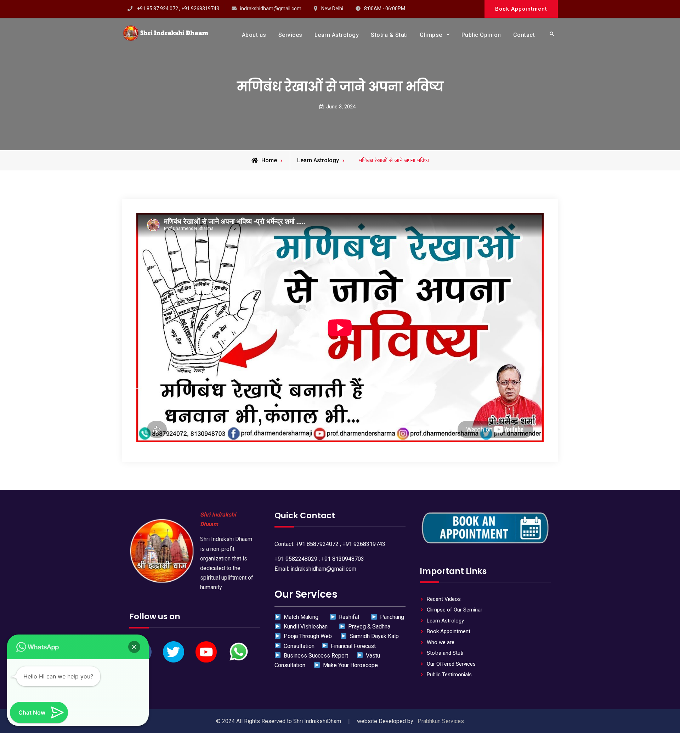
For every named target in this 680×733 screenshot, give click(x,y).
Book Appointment (521, 9)
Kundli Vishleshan (305, 626)
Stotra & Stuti (389, 35)
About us (254, 35)
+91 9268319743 (363, 544)
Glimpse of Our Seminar (454, 610)
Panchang (390, 617)
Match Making (300, 617)
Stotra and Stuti (445, 653)
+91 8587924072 (317, 544)
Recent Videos (444, 599)
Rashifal (348, 617)
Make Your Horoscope (349, 665)
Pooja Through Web (307, 636)
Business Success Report (315, 655)
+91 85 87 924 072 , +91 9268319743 (178, 8)
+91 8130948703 (342, 559)
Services (290, 35)
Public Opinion (481, 35)
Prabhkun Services (441, 721)
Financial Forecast (352, 646)
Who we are (440, 642)
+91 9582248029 (295, 559)
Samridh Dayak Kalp (373, 636)
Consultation (297, 646)
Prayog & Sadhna (368, 626)
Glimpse (431, 35)
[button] (134, 647)
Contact (524, 35)
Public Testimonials (449, 674)
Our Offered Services (451, 664)
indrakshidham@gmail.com (270, 8)
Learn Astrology (336, 35)
